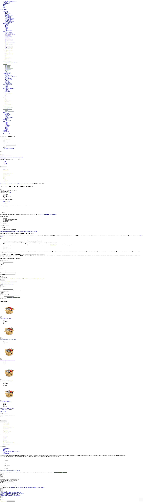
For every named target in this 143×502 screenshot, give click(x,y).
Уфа (6, 495)
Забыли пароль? (6, 148)
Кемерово (19, 492)
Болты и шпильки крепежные (8, 426)
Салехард (8, 494)
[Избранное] (0, 150)
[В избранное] (1, 317)
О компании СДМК (6, 2)
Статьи (4, 5)
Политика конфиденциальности (9, 442)
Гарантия (4, 4)
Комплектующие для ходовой (8, 431)
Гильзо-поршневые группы (8, 427)
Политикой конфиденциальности (60, 472)
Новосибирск (13, 493)
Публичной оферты (40, 278)
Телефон (2, 292)
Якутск (19, 495)
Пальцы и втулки (6, 424)
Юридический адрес (4, 294)
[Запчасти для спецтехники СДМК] (7, 408)
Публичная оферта (6, 444)
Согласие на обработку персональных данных (11, 451)
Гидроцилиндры (6, 432)
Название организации (5, 291)
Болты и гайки (5, 425)
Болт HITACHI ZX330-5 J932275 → (7, 283)
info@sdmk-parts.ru (4, 171)
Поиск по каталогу (4, 159)
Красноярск (2, 493)
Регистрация (11, 148)
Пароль (4, 144)
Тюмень (4, 495)
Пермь (5, 494)
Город (1, 293)
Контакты (4, 6)
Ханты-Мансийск (10, 495)
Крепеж (19, 183)
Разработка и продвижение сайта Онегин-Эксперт (10, 470)
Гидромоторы (5, 429)
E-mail (4, 143)
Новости (4, 438)
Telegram (5, 164)
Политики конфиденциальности (29, 278)
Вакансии (4, 437)
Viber (5, 161)
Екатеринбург (6, 492)
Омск (23, 493)
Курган (6, 493)
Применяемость (30, 231)
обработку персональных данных (13, 297)
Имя (1, 261)
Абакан (1, 492)
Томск (1, 495)
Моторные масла (6, 423)
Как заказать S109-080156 (15, 231)
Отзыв (1, 276)
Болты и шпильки (25, 183)
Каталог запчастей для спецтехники (9, 1)
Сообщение (2, 485)
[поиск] (19, 159)
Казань (16, 492)
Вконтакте (6, 418)
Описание (2, 231)
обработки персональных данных (16, 278)
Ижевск (10, 492)
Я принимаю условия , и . (23, 278)
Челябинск (16, 495)
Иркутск (13, 492)
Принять (2, 474)
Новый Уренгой (19, 493)
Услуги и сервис (6, 441)
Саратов (14, 494)
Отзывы (35, 231)
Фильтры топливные (7, 430)
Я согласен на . (11, 297)
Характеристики (7, 231)
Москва (9, 493)
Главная (1, 183)
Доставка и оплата (6, 3)
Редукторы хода (6, 428)
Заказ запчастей (6, 453)
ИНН (1, 478)
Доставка (22, 231)
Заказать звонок (3, 166)
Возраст (1, 277)
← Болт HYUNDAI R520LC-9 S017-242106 (8, 281)
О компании (5, 436)
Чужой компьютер (7, 146)
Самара (11, 494)
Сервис (4, 7)
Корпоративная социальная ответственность (11, 443)
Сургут (17, 494)
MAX (5, 163)
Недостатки (2, 274)
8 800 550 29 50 (5, 169)
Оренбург (2, 494)
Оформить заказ (3, 500)
